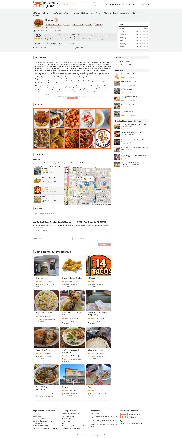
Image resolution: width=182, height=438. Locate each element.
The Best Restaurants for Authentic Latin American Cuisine (134, 126)
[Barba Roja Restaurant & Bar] (72, 300)
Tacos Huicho (37, 416)
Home (105, 4)
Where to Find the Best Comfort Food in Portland (105, 425)
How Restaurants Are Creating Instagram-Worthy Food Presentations (134, 157)
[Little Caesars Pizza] (98, 337)
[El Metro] (46, 265)
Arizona (76, 13)
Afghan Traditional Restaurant (71, 428)
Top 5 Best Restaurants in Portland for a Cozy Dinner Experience (133, 141)
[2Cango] (39, 24)
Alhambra (107, 13)
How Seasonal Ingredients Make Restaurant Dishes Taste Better (135, 149)
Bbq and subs (66, 418)
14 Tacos (89, 178)
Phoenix (99, 13)
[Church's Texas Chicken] (72, 265)
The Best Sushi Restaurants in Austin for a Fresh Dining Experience (134, 134)
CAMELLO (36, 414)
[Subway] (72, 374)
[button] (95, 187)
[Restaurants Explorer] (45, 4)
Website (80, 48)
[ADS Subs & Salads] (46, 300)
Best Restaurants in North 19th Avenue (127, 13)
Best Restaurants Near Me (136, 4)
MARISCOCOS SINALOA (40, 426)
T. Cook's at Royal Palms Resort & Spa (74, 426)
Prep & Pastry (66, 421)
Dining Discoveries (116, 4)
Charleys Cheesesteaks (129, 75)
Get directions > (67, 166)
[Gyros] (98, 374)
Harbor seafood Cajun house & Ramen (45, 428)
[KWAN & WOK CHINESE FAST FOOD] (98, 300)
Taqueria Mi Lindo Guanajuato (42, 421)
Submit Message (104, 244)
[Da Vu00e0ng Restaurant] (46, 374)
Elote (63, 423)
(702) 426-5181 (41, 48)
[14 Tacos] (98, 265)
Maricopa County (87, 13)
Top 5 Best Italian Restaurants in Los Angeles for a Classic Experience (132, 164)
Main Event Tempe (68, 416)
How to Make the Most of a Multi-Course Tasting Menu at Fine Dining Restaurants (105, 421)
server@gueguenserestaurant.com (131, 423)
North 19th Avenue (51, 28)
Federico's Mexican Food (129, 83)
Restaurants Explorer (42, 13)
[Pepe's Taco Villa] (46, 337)
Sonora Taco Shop (128, 106)
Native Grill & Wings (39, 418)
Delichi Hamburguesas (40, 423)
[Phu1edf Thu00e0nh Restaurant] (72, 337)
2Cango (36, 15)
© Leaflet (92, 204)
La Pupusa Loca (128, 90)
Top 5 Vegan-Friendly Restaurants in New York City (104, 417)
